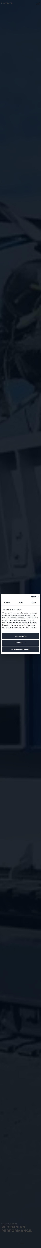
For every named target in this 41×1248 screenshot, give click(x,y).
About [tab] (33, 602)
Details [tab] (20, 602)
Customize (19, 643)
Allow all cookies (20, 636)
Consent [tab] (7, 602)
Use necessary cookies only (20, 649)
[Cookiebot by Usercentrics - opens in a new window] (30, 597)
